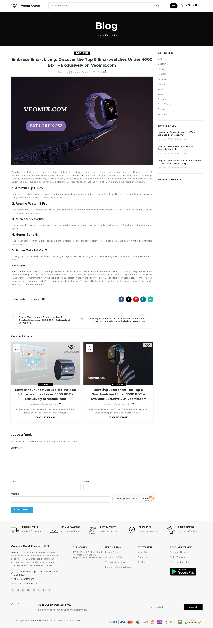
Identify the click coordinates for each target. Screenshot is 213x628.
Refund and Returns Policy (118, 567)
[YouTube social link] (28, 590)
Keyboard (162, 79)
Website (15, 494)
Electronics (111, 35)
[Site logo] (14, 6)
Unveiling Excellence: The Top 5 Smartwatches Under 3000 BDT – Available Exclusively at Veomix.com (118, 394)
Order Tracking (177, 557)
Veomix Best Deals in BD (30, 546)
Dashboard (143, 562)
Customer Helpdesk (179, 552)
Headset (162, 74)
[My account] (182, 6)
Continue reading (45, 417)
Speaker (162, 109)
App (173, 6)
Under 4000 (40, 299)
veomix (76, 72)
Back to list (82, 318)
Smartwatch (20, 299)
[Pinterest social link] (136, 299)
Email (86, 481)
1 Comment (182, 139)
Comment (16, 448)
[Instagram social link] (23, 590)
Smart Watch (164, 104)
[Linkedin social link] (143, 299)
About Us (142, 552)
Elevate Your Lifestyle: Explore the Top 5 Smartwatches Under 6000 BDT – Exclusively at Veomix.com (45, 394)
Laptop (161, 84)
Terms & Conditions (115, 562)
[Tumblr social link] (39, 590)
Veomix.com (78, 176)
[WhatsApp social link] (150, 299)
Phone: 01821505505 (24, 579)
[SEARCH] (157, 5)
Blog (160, 59)
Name (14, 481)
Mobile (161, 89)
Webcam (162, 114)
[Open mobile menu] (201, 6)
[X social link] (129, 299)
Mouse (161, 94)
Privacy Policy (111, 552)
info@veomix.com (29, 584)
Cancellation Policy (114, 557)
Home (99, 35)
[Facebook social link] (121, 299)
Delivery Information (180, 562)
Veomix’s (16, 272)
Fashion (161, 69)
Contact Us (143, 557)
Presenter (162, 99)
